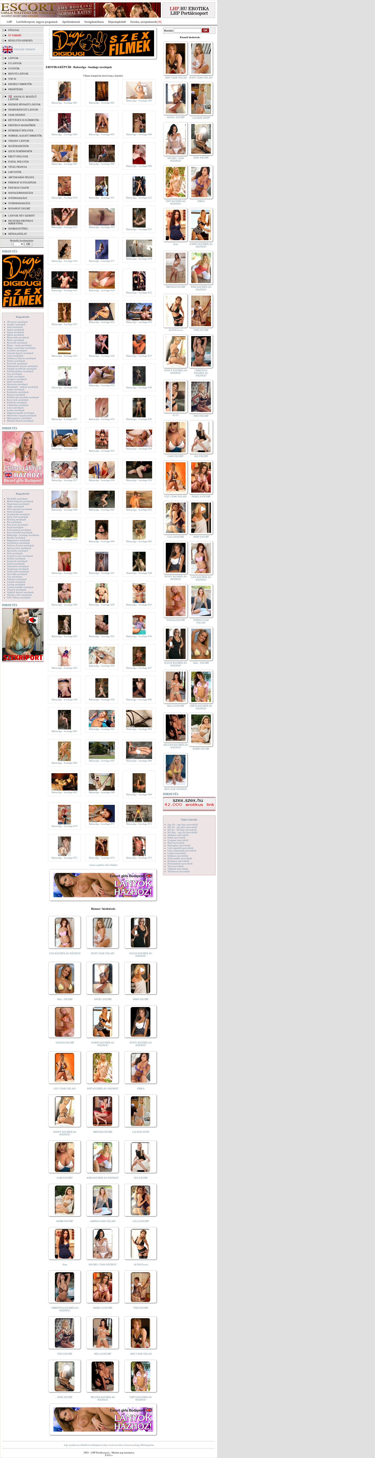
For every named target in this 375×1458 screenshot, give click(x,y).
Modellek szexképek (17, 498)
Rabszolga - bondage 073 (64, 857)
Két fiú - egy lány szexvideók (182, 827)
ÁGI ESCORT (141, 1177)
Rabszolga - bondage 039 (139, 480)
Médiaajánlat (147, 1445)
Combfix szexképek (17, 350)
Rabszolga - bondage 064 (64, 763)
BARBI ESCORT (64, 1221)
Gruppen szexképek (17, 379)
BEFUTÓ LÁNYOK (18, 73)
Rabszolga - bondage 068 (102, 792)
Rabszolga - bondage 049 (64, 604)
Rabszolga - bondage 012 (139, 197)
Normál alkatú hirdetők (25, 135)
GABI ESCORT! (65, 1177)
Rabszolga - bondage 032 (102, 419)
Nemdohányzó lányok (23, 109)
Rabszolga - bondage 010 (64, 197)
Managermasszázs (20, 193)
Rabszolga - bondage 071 (102, 824)
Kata (64, 1264)
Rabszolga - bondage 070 (64, 826)
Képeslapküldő (117, 21)
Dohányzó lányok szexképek (21, 358)
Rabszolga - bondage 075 (139, 857)
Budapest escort (19, 208)
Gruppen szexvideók (178, 840)
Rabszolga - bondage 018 (139, 258)
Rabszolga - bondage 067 (64, 792)
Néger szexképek (15, 506)
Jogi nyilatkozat (72, 1445)
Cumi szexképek (15, 355)
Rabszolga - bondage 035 (102, 450)
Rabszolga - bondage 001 (64, 102)
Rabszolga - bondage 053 (102, 636)
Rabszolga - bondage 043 (64, 539)
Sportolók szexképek (17, 550)
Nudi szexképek (15, 511)
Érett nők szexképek (17, 363)
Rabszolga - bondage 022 (64, 324)
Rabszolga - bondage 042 (139, 509)
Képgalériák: (23, 317)
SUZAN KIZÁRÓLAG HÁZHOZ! (140, 954)
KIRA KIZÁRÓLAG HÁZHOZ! (103, 1177)
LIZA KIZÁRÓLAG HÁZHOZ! (65, 953)
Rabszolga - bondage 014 (102, 227)
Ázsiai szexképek (15, 332)
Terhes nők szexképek (18, 571)
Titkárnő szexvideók (178, 868)
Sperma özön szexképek (19, 548)
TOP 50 (12, 79)
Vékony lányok (18, 141)
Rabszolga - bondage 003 (139, 100)
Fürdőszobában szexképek (20, 371)
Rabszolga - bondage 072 (139, 824)
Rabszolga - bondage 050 (102, 604)
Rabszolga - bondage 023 (102, 322)
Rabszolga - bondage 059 (102, 699)
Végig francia (17, 167)
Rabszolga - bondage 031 (64, 419)
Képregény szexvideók (179, 845)
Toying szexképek (16, 584)
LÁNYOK (13, 58)
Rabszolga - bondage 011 (102, 197)
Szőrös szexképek (16, 563)
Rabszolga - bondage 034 (64, 448)
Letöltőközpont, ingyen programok (37, 21)
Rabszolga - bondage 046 (64, 573)
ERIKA (141, 1088)
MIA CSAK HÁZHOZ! (175, 789)
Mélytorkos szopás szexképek (22, 415)
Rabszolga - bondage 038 (102, 480)
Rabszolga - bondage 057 (139, 668)
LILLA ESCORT (141, 1221)
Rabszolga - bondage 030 (139, 387)
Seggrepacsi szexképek (18, 540)
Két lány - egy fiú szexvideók (182, 832)
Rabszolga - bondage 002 (102, 102)
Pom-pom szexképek (17, 524)
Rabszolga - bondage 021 (139, 292)
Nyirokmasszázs (19, 203)
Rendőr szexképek (16, 537)
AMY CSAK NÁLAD (141, 1353)
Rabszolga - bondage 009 (139, 166)
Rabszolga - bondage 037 (64, 480)
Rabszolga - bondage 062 (102, 729)
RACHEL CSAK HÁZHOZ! (103, 1264)
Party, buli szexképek (17, 517)
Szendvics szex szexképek (20, 556)
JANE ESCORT (64, 1397)
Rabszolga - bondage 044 (102, 541)
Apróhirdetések (71, 21)
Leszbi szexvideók (177, 853)
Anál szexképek (15, 327)
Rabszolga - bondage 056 (102, 665)
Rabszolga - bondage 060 (139, 699)
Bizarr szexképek (15, 340)
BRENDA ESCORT (102, 1132)
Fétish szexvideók (176, 837)
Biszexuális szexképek (18, 337)
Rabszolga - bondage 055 (64, 668)
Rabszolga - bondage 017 (102, 261)
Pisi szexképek (14, 522)
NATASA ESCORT (65, 1042)
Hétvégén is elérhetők (23, 120)
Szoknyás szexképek (17, 561)
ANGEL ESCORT (103, 999)
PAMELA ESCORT (102, 1308)
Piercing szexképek (16, 519)
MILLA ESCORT (102, 1353)
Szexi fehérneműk (20, 151)
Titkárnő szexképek (17, 579)
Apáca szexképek (15, 329)
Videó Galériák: (189, 819)
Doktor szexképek (16, 361)
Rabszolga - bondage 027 (139, 356)
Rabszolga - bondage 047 (102, 573)
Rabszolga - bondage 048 (139, 573)
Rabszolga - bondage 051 (139, 604)
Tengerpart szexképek (18, 569)
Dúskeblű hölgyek (20, 130)
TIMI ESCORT (140, 1308)
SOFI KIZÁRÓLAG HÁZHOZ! (102, 1088)
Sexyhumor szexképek (18, 543)
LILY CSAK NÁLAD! (65, 1088)
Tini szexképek (14, 576)
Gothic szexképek (16, 376)
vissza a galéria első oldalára (103, 865)
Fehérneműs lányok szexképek (22, 366)
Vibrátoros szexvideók (179, 871)
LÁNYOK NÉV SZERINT (21, 215)
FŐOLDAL (14, 30)
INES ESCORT (64, 1353)
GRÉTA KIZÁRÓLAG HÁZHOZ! (141, 1398)
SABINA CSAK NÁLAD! (103, 1221)
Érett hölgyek (18, 156)
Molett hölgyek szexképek (20, 501)
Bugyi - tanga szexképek (19, 345)
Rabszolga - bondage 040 (64, 509)
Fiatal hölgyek (18, 161)
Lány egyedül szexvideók (180, 848)
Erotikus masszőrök (22, 125)
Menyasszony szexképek (19, 418)
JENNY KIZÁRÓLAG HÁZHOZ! (141, 1043)
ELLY (176, 415)
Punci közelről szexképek (20, 532)
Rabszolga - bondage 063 (139, 729)
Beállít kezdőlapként (91, 1445)
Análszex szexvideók (178, 835)
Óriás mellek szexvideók (180, 858)
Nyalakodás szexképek (18, 514)
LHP (9, 21)
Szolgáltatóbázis (94, 21)
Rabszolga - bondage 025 (64, 356)
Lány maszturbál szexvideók (182, 850)
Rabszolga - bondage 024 (139, 322)
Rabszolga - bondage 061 (64, 731)
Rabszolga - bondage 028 (64, 387)
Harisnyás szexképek (17, 384)
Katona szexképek (16, 394)
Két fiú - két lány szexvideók (182, 829)
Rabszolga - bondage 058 (64, 699)
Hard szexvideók (176, 842)
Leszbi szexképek (16, 410)
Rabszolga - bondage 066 (139, 760)
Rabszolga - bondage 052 (64, 636)
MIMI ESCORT (141, 999)
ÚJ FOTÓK (14, 68)
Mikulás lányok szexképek (20, 420)
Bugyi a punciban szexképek (21, 348)
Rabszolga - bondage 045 (139, 541)
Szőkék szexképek (16, 558)
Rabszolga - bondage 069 (139, 794)
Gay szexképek (14, 374)
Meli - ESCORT (65, 999)
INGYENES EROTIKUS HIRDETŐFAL (20, 222)
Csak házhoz (16, 115)
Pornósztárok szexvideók (180, 863)
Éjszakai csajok (18, 187)
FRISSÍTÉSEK (15, 89)
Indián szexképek (16, 389)
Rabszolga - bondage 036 (139, 448)
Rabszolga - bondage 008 (102, 164)
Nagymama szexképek (18, 504)
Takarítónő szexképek (18, 566)
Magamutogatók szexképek (21, 413)
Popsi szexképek (15, 527)
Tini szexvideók (176, 866)
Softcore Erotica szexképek (20, 545)
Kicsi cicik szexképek (17, 400)
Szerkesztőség (132, 1445)
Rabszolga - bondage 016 (64, 261)
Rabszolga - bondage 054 (139, 636)
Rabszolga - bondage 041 (102, 509)
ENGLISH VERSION (24, 49)
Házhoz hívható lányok (24, 104)
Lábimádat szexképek (18, 405)
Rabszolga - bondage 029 (102, 385)
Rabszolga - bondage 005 (102, 134)
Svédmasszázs (17, 198)
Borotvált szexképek (17, 342)
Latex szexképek (15, 407)
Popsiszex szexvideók (178, 861)
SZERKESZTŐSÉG (18, 228)
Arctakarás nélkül (21, 177)
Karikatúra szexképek (18, 392)
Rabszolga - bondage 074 (102, 857)
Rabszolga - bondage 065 (102, 760)
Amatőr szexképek (16, 324)
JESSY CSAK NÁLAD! (103, 953)
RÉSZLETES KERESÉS (20, 40)
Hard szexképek (15, 381)
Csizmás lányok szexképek (20, 353)
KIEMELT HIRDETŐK (20, 84)
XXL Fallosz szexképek (19, 597)
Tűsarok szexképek (16, 589)
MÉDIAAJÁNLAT (17, 234)
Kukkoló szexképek (17, 402)
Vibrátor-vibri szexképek (19, 595)
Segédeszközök (18, 146)
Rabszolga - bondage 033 (139, 419)
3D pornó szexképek (17, 322)
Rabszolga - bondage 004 (64, 134)
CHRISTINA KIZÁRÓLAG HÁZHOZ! (65, 1309)
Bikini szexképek (15, 335)
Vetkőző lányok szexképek (20, 592)
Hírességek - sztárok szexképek (22, 387)
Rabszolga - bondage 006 (139, 134)
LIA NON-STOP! (141, 1132)
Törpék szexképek (16, 582)
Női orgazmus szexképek (19, 509)
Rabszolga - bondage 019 (64, 290)
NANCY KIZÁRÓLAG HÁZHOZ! (64, 1133)
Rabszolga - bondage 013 (64, 227)
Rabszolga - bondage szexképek (23, 535)
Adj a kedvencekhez (113, 1445)
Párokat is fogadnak (22, 182)
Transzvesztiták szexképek (20, 587)
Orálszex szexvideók (178, 855)
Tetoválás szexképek (17, 574)
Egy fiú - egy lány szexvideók (183, 824)
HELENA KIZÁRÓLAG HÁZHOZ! (103, 1398)
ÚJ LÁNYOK (15, 63)
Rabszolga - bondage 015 (139, 229)
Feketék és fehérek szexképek (22, 368)
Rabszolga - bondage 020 (102, 290)
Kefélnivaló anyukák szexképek (23, 397)
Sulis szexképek (15, 553)
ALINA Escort (141, 1264)
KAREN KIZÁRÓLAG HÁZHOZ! (102, 1043)
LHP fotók (14, 172)
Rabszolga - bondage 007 (64, 164)
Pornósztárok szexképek (19, 530)
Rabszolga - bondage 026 (102, 356)
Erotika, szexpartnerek (143, 21)
